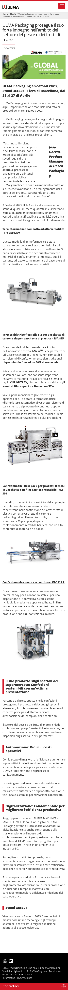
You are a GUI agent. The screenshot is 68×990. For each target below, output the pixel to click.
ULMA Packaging (51, 967)
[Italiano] (10, 7)
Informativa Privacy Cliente (17, 977)
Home (5, 13)
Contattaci (10, 986)
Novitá (13, 13)
